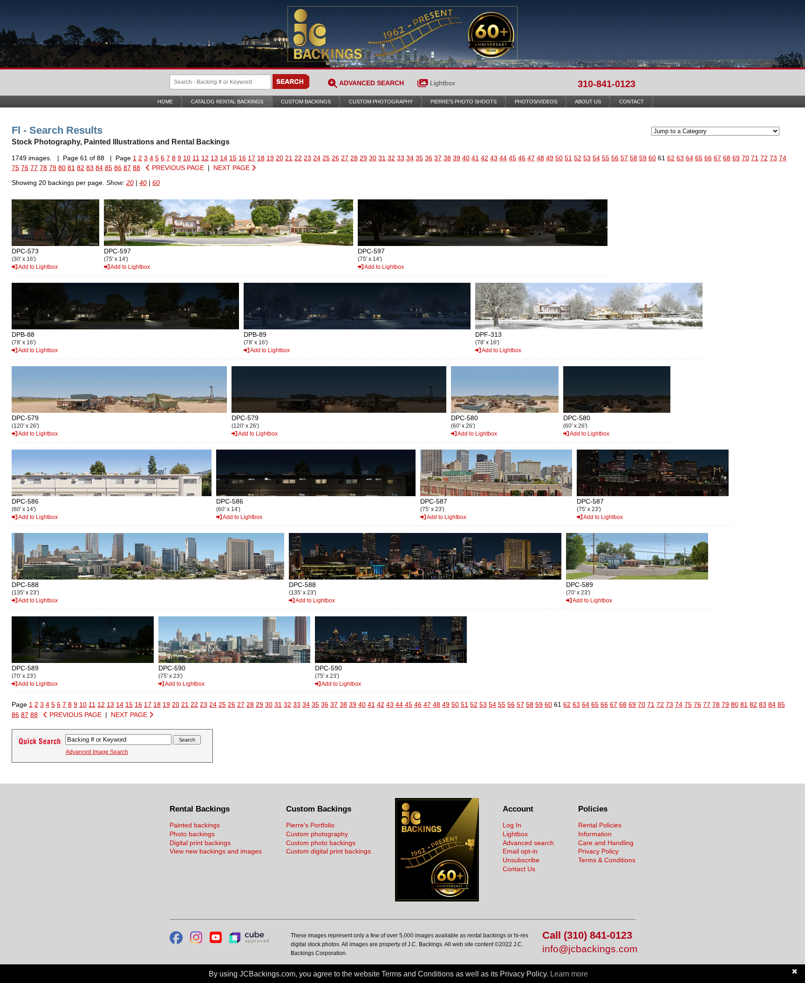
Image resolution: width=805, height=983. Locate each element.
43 (494, 158)
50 (559, 158)
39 (456, 158)
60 (652, 158)
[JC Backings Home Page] (437, 899)
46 (521, 158)
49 (549, 158)
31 (382, 158)
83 (90, 167)
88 (136, 167)
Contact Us (519, 869)
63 (680, 158)
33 (400, 158)
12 (205, 158)
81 (71, 167)
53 (587, 158)
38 (447, 158)
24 (317, 158)
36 (428, 158)
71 (754, 158)
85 (108, 167)
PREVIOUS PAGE (177, 167)
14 (223, 158)
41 (475, 158)
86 (118, 167)
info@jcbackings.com (588, 949)
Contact (631, 101)
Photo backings (192, 834)
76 (24, 167)
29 (363, 158)
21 (289, 158)
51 (568, 158)
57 (624, 158)
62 (671, 158)
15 (233, 158)
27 (344, 158)
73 (773, 158)
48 (540, 158)
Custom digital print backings (328, 851)
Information (595, 834)
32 (391, 158)
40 (466, 158)
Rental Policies (599, 825)
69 (736, 158)
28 (354, 158)
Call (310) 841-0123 (587, 935)
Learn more (569, 974)
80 (62, 167)
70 (745, 158)
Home (165, 101)
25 (326, 158)
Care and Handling (606, 842)
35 (419, 158)
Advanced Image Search (97, 752)
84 (99, 167)
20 (279, 158)
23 (307, 158)
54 (596, 158)
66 (708, 158)
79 (52, 167)
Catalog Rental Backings (227, 101)
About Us (588, 101)
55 (605, 158)
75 (15, 167)
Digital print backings (200, 842)
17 (251, 158)
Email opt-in (520, 851)
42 (484, 158)
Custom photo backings (320, 842)
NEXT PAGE (232, 167)
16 (242, 158)
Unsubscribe (521, 860)
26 (335, 158)
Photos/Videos (536, 101)
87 (127, 167)
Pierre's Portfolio (310, 825)
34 (410, 158)
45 (512, 158)
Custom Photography (381, 101)
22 (298, 158)
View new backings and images (216, 851)
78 (43, 167)
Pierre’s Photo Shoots (463, 101)
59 (643, 158)
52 (577, 158)
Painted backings (195, 825)
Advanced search (528, 842)
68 (726, 158)
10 (187, 158)
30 (372, 158)
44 (503, 158)
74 (782, 158)
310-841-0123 (606, 84)
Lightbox (442, 83)
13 (214, 158)
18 (261, 158)
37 (438, 158)
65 (699, 158)
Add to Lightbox (37, 267)
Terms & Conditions (606, 860)
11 (195, 158)
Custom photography (317, 834)
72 (764, 158)
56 (615, 158)
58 (633, 158)
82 (80, 167)
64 (689, 158)
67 (717, 158)
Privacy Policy (598, 851)
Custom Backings (306, 101)
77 (34, 167)
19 (270, 158)
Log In (512, 825)
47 (531, 158)
